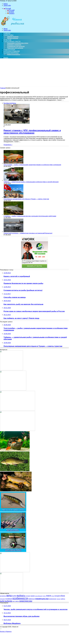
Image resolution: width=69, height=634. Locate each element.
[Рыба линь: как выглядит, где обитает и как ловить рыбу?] (15, 470)
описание (2, 598)
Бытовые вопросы (11, 53)
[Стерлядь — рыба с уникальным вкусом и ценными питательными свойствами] (13, 214)
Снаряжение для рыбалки (16, 46)
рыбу (13, 601)
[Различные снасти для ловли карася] (11, 592)
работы (63, 598)
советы (17, 601)
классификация (38, 595)
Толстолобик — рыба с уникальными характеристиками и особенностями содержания (32, 164)
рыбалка (8, 601)
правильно (31, 598)
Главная (3, 88)
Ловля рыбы (8, 35)
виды (9, 595)
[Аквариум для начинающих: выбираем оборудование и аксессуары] (15, 450)
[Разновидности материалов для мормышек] (11, 370)
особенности (20, 598)
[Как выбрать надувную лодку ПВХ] (15, 571)
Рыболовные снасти (12, 41)
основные (8, 599)
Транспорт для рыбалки (15, 48)
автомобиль (3, 596)
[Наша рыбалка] (12, 25)
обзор (62, 596)
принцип (58, 598)
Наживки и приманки (14, 44)
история (27, 596)
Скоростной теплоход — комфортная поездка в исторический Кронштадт (28, 233)
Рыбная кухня (9, 49)
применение (52, 598)
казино (33, 596)
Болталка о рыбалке (12, 51)
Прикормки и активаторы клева (17, 43)
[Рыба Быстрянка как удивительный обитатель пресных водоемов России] (17, 430)
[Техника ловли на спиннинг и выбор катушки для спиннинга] (13, 551)
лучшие (57, 596)
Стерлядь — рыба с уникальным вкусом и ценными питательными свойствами (30, 216)
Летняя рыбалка (12, 38)
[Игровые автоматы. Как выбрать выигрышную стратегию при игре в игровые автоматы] (13, 390)
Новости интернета (13, 54)
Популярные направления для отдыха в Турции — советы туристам (26, 199)
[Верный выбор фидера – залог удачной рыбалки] (13, 531)
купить (44, 595)
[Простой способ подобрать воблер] (13, 511)
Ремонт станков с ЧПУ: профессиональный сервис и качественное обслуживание (32, 131)
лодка (52, 595)
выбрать (21, 595)
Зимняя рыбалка (12, 36)
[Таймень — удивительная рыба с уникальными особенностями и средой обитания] (13, 180)
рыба (2, 601)
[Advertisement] (34, 73)
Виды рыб (7, 40)
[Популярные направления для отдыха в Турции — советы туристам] (13, 197)
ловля (48, 596)
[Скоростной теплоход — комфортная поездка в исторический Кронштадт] (13, 231)
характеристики (25, 601)
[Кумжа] (16, 491)
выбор (14, 596)
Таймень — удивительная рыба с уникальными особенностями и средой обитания (31, 182)
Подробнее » (8, 144)
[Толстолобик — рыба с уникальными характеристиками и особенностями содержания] (13, 163)
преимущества (42, 598)
